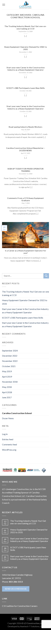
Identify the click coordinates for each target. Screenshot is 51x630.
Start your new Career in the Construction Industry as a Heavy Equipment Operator (25, 311)
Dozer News (8, 418)
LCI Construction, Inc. (34, 623)
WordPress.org (9, 449)
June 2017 (7, 397)
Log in (5, 434)
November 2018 (10, 381)
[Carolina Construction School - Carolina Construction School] (25, 4)
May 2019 (7, 371)
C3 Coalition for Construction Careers (19, 606)
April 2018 (7, 392)
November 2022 (10, 361)
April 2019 (7, 376)
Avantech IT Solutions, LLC (31, 626)
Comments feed (9, 444)
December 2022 (9, 355)
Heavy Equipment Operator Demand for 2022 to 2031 (24, 302)
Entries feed (7, 439)
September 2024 (10, 350)
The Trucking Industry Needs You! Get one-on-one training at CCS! (25, 293)
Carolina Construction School (17, 413)
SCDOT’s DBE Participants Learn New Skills (22, 317)
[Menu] (3, 4)
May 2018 (7, 387)
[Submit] (46, 275)
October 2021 (9, 366)
